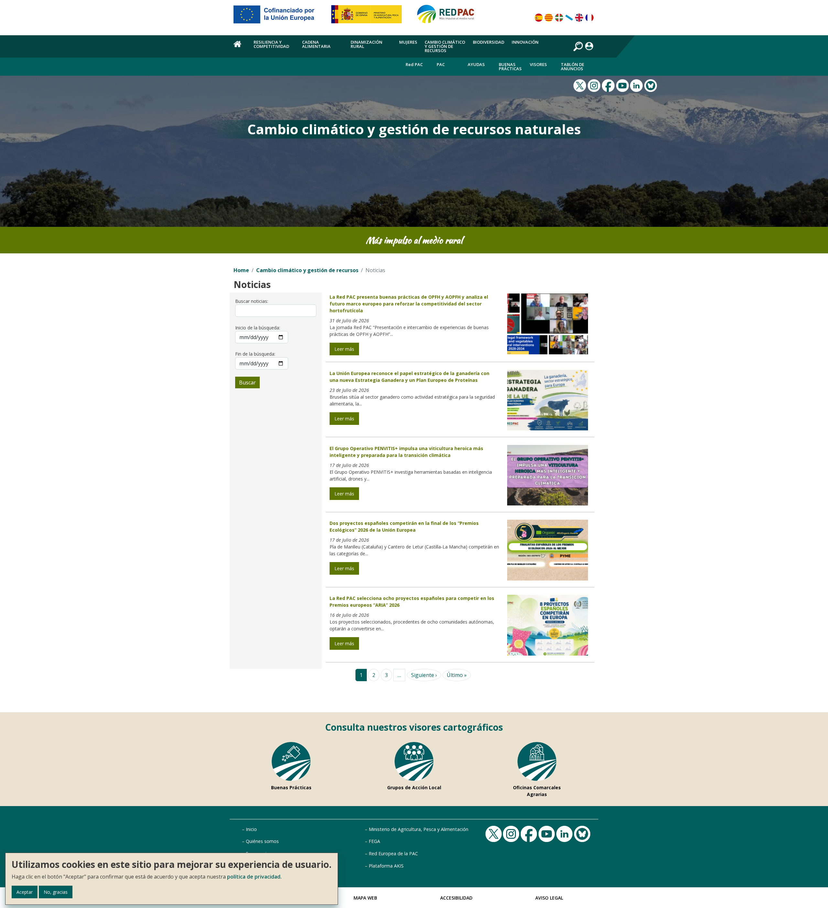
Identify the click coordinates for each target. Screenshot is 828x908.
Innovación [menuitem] (525, 42)
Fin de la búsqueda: (255, 354)
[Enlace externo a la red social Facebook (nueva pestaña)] (609, 85)
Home (241, 270)
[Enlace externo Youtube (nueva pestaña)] (623, 85)
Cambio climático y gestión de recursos (307, 270)
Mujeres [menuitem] (408, 42)
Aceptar (24, 892)
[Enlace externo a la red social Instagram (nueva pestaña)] (595, 85)
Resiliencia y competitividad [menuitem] (271, 44)
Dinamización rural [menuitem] (366, 44)
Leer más (344, 349)
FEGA (374, 841)
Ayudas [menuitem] (476, 64)
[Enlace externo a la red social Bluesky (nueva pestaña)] (651, 85)
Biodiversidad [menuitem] (488, 42)
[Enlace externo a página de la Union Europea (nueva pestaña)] (278, 17)
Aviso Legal (549, 898)
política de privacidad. (254, 876)
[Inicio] (449, 17)
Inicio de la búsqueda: (257, 328)
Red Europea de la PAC (393, 853)
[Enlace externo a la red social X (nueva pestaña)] (580, 85)
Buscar (247, 382)
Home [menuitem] (240, 47)
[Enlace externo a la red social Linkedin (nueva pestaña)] (637, 85)
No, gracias (56, 892)
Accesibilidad (456, 898)
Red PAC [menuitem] (414, 64)
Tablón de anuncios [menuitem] (572, 66)
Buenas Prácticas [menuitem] (510, 66)
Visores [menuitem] (538, 64)
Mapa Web (365, 898)
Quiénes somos (262, 841)
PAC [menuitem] (441, 64)
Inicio (251, 829)
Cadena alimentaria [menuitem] (316, 44)
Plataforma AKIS (386, 866)
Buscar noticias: (251, 301)
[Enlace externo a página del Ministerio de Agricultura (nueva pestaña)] (368, 17)
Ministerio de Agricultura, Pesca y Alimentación (418, 829)
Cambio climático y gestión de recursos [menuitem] (445, 46)
